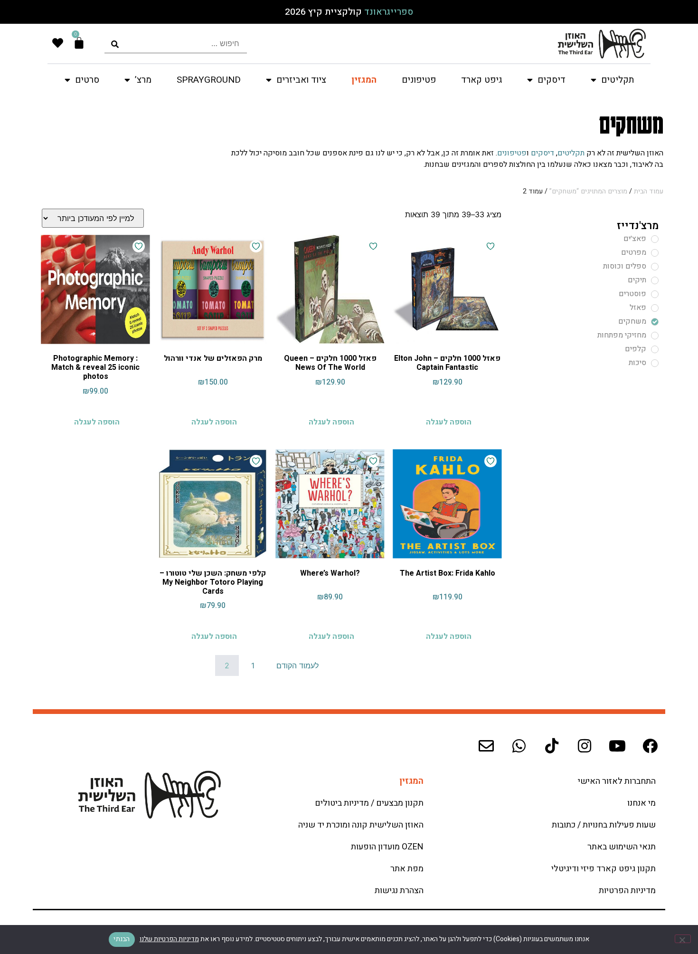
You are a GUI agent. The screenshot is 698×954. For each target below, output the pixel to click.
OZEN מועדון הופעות (387, 846)
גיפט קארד (481, 80)
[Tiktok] (552, 746)
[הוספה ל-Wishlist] (490, 246)
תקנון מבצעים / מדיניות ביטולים (369, 803)
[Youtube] (617, 746)
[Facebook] (650, 746)
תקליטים (571, 153)
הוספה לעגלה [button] (449, 422)
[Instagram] (584, 746)
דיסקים (542, 153)
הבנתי (121, 939)
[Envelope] (486, 746)
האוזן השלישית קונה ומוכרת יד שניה (361, 825)
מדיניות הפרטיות (627, 890)
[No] (683, 939)
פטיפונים (419, 80)
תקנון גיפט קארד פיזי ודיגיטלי (603, 868)
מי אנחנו (641, 803)
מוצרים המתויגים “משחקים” (588, 191)
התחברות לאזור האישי (617, 781)
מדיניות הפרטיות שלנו (169, 939)
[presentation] (175, 43)
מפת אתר (407, 868)
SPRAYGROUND (209, 80)
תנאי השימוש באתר (621, 846)
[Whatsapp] (519, 746)
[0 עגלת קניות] (79, 43)
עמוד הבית (648, 191)
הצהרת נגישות (399, 890)
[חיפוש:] (175, 43)
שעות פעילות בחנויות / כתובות (604, 825)
